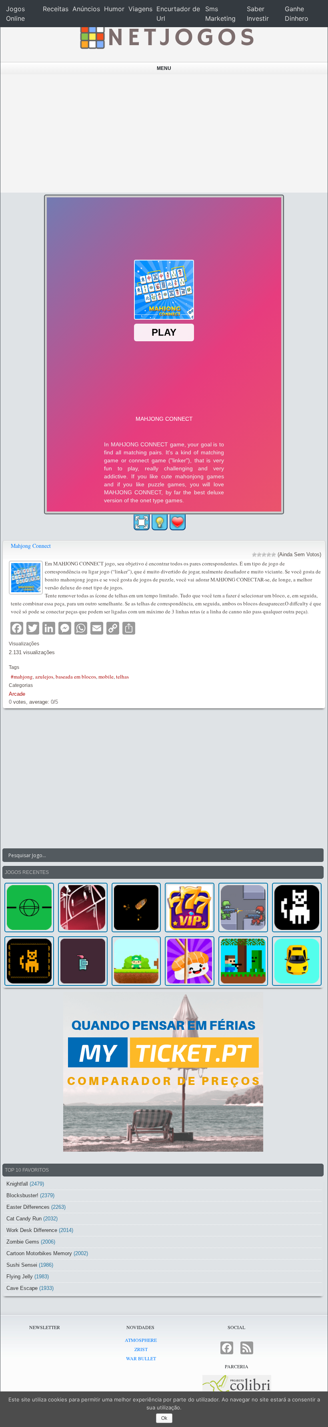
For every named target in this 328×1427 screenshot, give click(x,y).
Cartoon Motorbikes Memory (39, 1253)
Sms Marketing (220, 13)
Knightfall (17, 1184)
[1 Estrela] (254, 554)
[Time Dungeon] (83, 961)
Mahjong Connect (31, 545)
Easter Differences (28, 1207)
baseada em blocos (76, 676)
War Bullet (141, 1358)
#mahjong (22, 676)
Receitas (55, 9)
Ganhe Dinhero (296, 13)
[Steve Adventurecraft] (243, 961)
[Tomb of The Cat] (29, 961)
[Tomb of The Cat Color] (297, 907)
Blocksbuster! (22, 1195)
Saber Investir (258, 13)
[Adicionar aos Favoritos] (178, 521)
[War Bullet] (136, 907)
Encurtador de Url (178, 13)
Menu (164, 68)
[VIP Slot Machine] (189, 907)
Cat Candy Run (24, 1219)
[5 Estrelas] (273, 554)
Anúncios (86, 9)
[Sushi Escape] (189, 961)
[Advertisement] (164, 133)
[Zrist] (83, 907)
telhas (122, 676)
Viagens (140, 9)
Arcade (17, 694)
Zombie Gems (22, 1242)
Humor (114, 9)
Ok (164, 1418)
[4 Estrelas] (268, 554)
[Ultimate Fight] (243, 907)
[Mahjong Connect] (27, 576)
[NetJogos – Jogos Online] (166, 36)
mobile (106, 676)
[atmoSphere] (29, 907)
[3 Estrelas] (264, 554)
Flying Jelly (19, 1277)
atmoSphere (141, 1340)
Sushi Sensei (21, 1265)
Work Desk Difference (31, 1230)
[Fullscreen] (142, 522)
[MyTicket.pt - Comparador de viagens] (163, 1072)
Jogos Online (15, 13)
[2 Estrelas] (259, 554)
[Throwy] (136, 961)
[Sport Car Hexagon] (297, 961)
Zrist (141, 1349)
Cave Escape (22, 1288)
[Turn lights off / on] (160, 522)
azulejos (44, 676)
